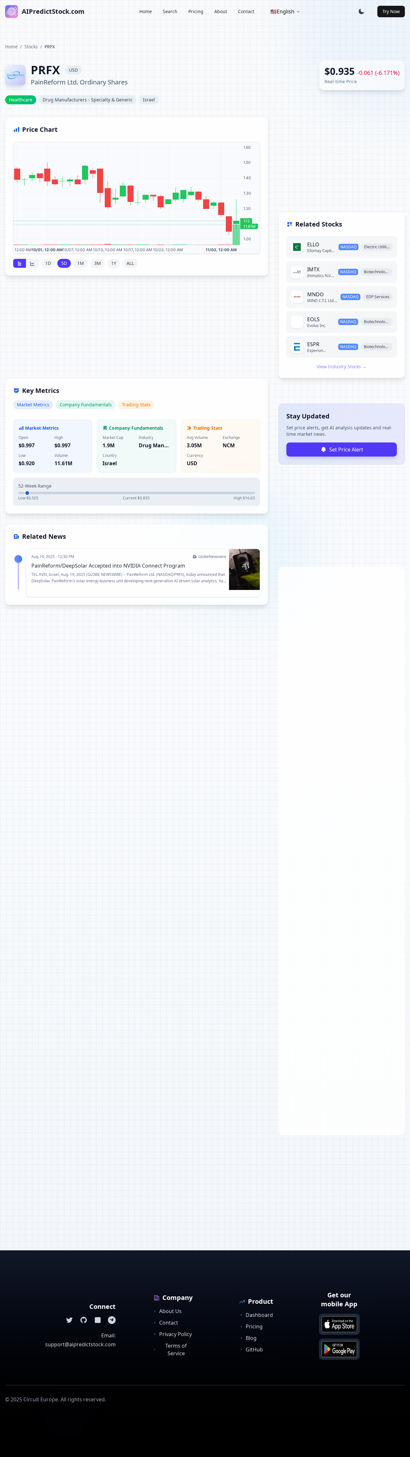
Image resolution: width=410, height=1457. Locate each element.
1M (80, 263)
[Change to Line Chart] (32, 263)
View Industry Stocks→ (342, 366)
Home (145, 11)
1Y (113, 263)
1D (48, 263)
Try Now (391, 11)
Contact (246, 11)
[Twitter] (69, 1320)
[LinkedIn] (98, 1320)
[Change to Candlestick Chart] (19, 263)
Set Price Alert (346, 449)
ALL (130, 263)
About (220, 11)
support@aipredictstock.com (80, 1344)
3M (97, 263)
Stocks (31, 47)
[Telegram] (112, 1320)
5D (64, 263)
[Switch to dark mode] (361, 11)
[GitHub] (83, 1320)
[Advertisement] (136, 331)
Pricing (195, 11)
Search (170, 11)
